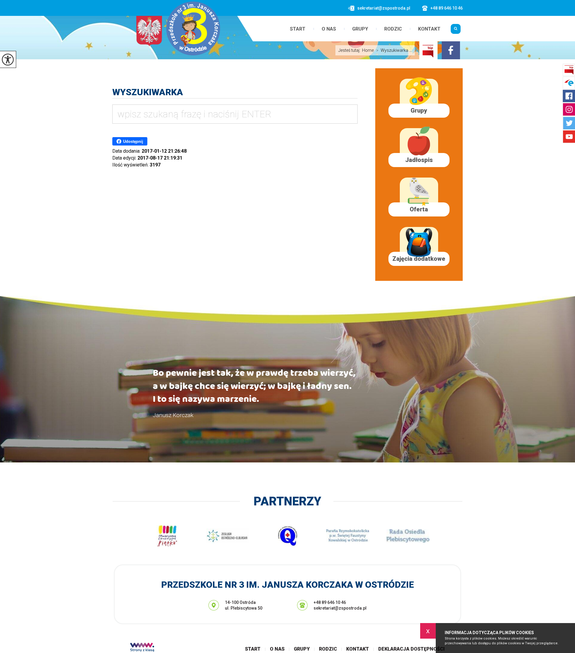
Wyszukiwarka (147, 92)
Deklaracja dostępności (411, 649)
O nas (329, 29)
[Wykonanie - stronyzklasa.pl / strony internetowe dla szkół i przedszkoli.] (142, 648)
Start (297, 29)
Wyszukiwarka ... (394, 50)
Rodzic (393, 29)
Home (368, 50)
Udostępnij (133, 141)
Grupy (360, 29)
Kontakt (429, 29)
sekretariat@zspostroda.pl (383, 8)
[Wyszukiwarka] (456, 31)
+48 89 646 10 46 (446, 8)
